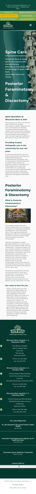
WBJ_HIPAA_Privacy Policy (18, 488)
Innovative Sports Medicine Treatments (18, 452)
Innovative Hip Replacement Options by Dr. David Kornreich (18, 439)
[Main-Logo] (8, 22)
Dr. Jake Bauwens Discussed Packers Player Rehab (18, 425)
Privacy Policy (18, 485)
